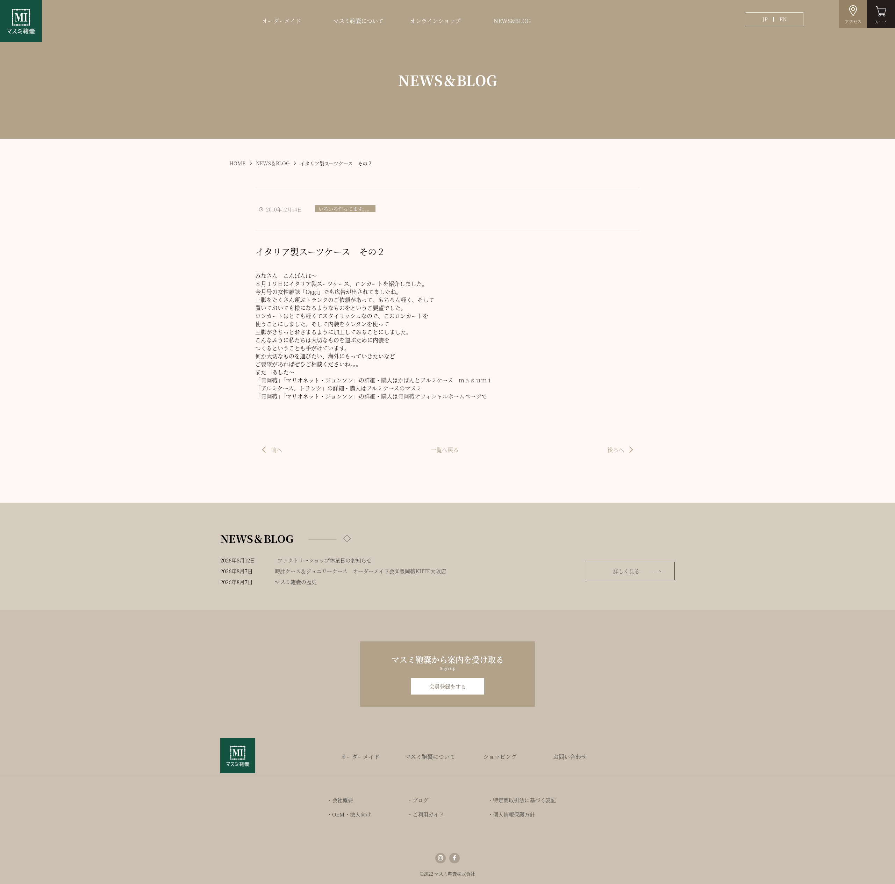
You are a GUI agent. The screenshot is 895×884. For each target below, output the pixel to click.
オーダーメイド (281, 21)
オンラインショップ (435, 21)
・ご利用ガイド (425, 814)
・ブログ (417, 800)
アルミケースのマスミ (394, 388)
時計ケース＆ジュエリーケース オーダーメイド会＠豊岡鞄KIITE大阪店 (360, 571)
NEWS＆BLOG (272, 163)
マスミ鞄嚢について (358, 21)
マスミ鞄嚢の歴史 (296, 581)
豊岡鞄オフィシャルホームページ (439, 396)
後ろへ (615, 450)
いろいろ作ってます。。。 (345, 208)
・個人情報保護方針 (511, 814)
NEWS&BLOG (512, 21)
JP (765, 19)
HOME (237, 163)
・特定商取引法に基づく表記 (522, 800)
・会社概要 (340, 800)
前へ (276, 450)
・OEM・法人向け (349, 814)
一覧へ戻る (445, 450)
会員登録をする (447, 686)
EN (783, 19)
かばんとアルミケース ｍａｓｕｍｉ (445, 380)
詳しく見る (626, 571)
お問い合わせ (570, 757)
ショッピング (500, 757)
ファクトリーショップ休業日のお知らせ (324, 560)
